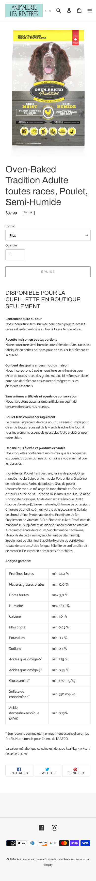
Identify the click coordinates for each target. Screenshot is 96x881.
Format (10, 226)
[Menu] (89, 10)
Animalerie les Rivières (30, 859)
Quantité (11, 245)
